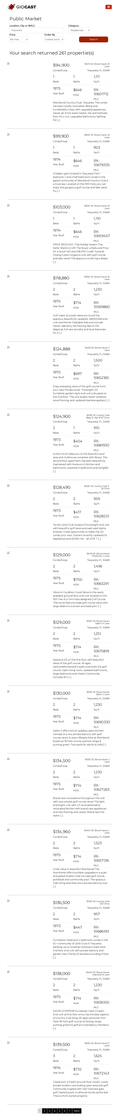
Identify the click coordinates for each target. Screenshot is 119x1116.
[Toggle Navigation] (109, 7)
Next (77, 1110)
